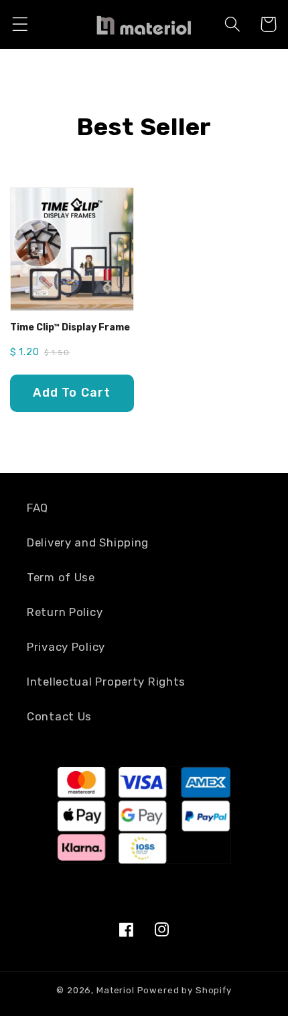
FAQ (37, 507)
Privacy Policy (66, 646)
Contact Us (59, 716)
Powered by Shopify (184, 990)
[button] (20, 24)
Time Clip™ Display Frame (70, 327)
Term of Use (61, 577)
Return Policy (64, 612)
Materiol (115, 990)
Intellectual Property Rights (106, 681)
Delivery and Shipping (88, 542)
